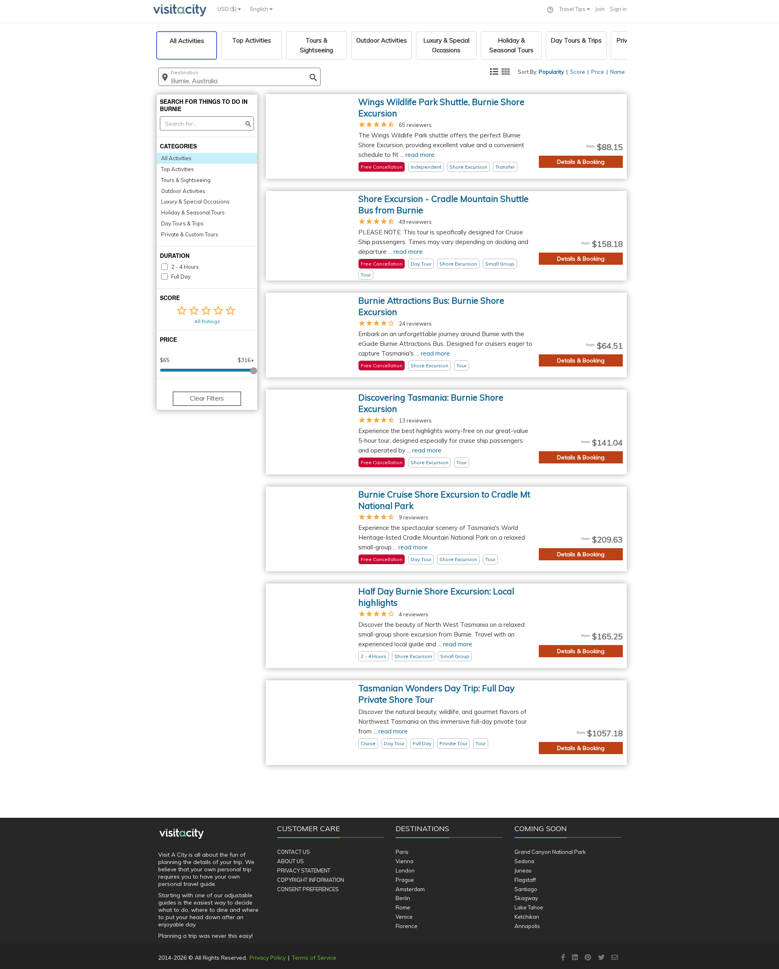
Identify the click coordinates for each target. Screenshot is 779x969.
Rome (403, 907)
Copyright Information (310, 880)
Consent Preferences (308, 889)
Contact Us (293, 852)
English (259, 9)
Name (617, 72)
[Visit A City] (181, 834)
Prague (405, 880)
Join (600, 9)
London (405, 870)
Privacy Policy (268, 957)
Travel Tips (573, 9)
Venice (404, 916)
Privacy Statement (303, 870)
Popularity (551, 72)
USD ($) (227, 9)
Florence (406, 926)
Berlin (403, 898)
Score (577, 72)
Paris (402, 852)
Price (597, 72)
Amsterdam (410, 889)
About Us (290, 861)
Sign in (618, 9)
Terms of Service (314, 957)
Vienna (404, 861)
